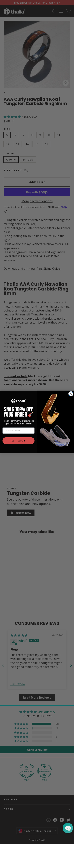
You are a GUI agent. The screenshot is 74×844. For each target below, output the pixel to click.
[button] (68, 828)
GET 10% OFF (18, 440)
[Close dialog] (71, 394)
